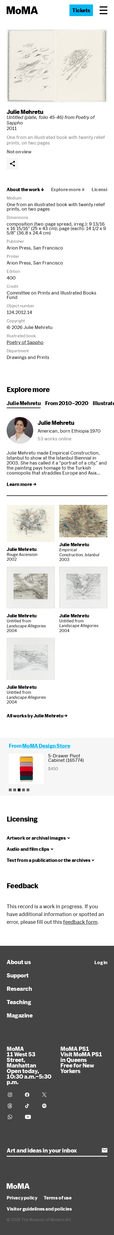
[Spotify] (47, 1105)
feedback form (80, 922)
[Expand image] (57, 65)
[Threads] (13, 1105)
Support (18, 975)
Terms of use (57, 1198)
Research (19, 988)
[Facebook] (30, 1094)
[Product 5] (28, 790)
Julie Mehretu (25, 111)
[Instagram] (13, 1094)
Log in (100, 962)
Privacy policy (22, 1198)
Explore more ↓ (68, 189)
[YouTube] (30, 1117)
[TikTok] (30, 1105)
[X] (47, 1094)
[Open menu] (103, 10)
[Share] (12, 163)
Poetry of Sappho (25, 342)
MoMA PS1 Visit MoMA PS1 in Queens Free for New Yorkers (81, 1059)
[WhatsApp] (13, 1117)
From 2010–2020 (66, 403)
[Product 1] (10, 790)
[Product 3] (19, 790)
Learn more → (21, 484)
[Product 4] (23, 790)
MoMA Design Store (46, 746)
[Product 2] (14, 790)
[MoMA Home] (22, 10)
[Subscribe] (104, 1150)
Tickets (81, 10)
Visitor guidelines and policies (39, 1209)
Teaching (19, 1002)
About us (19, 962)
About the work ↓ (25, 189)
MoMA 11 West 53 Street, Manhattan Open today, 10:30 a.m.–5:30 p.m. (29, 1065)
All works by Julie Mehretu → (37, 715)
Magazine (19, 1015)
